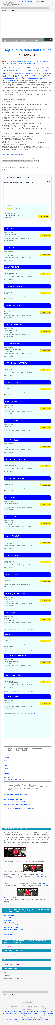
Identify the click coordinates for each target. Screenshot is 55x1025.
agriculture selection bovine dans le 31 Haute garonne (17, 801)
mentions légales (22, 1013)
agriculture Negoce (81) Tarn (11, 932)
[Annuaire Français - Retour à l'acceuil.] (8, 3)
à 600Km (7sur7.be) (43, 883)
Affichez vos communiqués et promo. (11, 954)
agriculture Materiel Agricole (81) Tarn (13, 929)
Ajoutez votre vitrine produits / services (12, 946)
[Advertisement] (27, 26)
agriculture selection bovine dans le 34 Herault (16, 797)
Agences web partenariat (46, 1013)
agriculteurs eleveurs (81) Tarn (11, 925)
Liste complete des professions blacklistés (12, 154)
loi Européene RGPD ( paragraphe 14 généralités (26, 78)
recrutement (36, 1013)
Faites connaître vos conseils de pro (11, 964)
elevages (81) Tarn (8, 920)
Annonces (15, 40)
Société (9, 205)
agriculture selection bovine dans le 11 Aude (15, 799)
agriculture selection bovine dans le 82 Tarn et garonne (18, 804)
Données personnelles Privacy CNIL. (43, 1011)
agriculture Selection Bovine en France (19, 808)
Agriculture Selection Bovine (31, 1)
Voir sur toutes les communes (11, 779)
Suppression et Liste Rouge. (9, 1013)
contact (30, 1013)
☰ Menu (49, 39)
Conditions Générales (7, 1011)
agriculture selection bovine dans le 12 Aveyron (16, 794)
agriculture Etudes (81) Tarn (11, 927)
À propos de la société (20, 1011)
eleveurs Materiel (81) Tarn (11, 922)
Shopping (23, 40)
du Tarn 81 (28, 52)
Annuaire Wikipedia (36, 1021)
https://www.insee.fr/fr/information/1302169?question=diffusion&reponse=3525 (27, 1019)
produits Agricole (8, 934)
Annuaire (21, 1)
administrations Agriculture (10, 915)
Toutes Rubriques (34, 40)
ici (34, 629)
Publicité (29, 1011)
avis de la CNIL (35, 75)
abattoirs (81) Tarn (8, 917)
